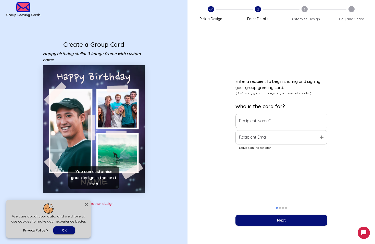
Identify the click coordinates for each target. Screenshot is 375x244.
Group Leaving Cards (23, 15)
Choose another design (94, 203)
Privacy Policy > (35, 230)
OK (64, 230)
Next (281, 220)
